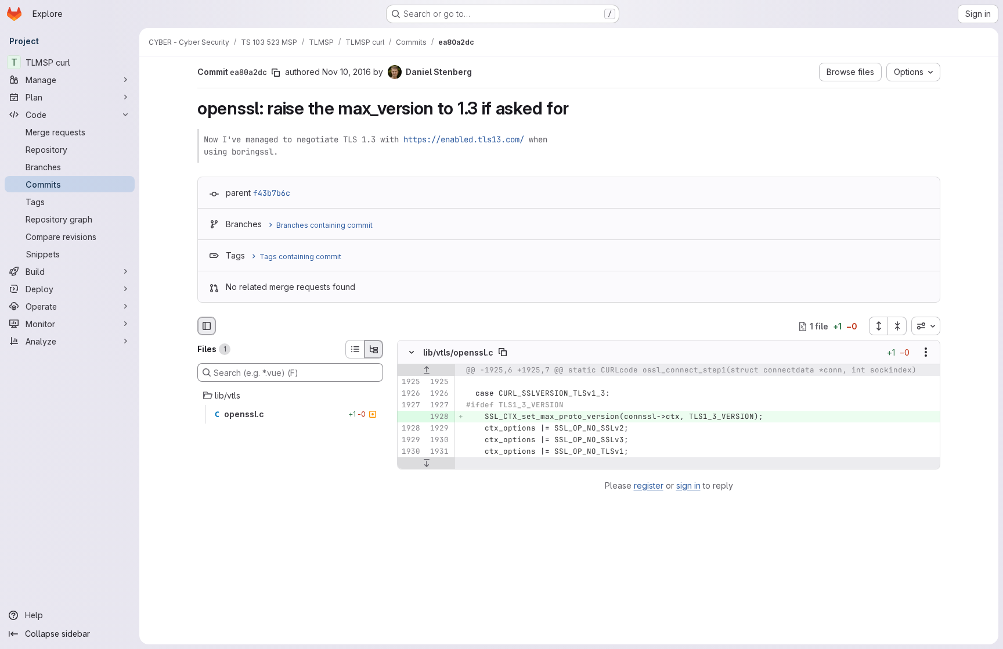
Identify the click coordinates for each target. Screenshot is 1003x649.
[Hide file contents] (411, 353)
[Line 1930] (439, 440)
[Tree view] (374, 349)
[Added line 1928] (439, 417)
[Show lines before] (426, 371)
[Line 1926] (410, 394)
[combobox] (925, 326)
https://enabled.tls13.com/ (463, 139)
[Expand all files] (878, 326)
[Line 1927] (410, 405)
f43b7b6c (271, 193)
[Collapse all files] (897, 326)
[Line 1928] (410, 429)
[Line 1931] (439, 452)
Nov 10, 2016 (346, 72)
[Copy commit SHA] (276, 73)
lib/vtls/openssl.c (458, 352)
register (648, 485)
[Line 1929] (439, 429)
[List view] (354, 349)
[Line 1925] (410, 382)
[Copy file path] (503, 353)
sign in (688, 485)
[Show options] (926, 353)
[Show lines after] (426, 463)
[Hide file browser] (206, 326)
